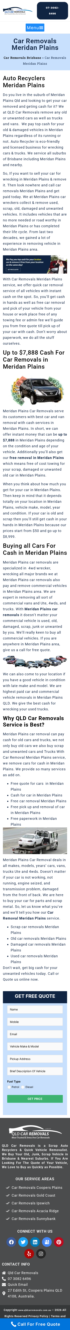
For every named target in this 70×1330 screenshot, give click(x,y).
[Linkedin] (35, 1242)
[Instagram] (41, 1254)
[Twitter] (23, 1242)
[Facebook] (11, 1242)
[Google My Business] (47, 1242)
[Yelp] (29, 1254)
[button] (35, 28)
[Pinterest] (59, 1242)
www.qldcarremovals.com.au (34, 1310)
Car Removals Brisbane (22, 58)
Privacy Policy (38, 1316)
